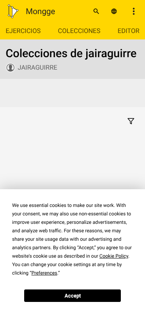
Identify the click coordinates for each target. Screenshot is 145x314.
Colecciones (79, 31)
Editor (128, 31)
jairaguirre (37, 67)
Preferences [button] (44, 273)
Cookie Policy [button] (113, 256)
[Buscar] (96, 11)
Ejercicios (23, 31)
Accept (72, 296)
